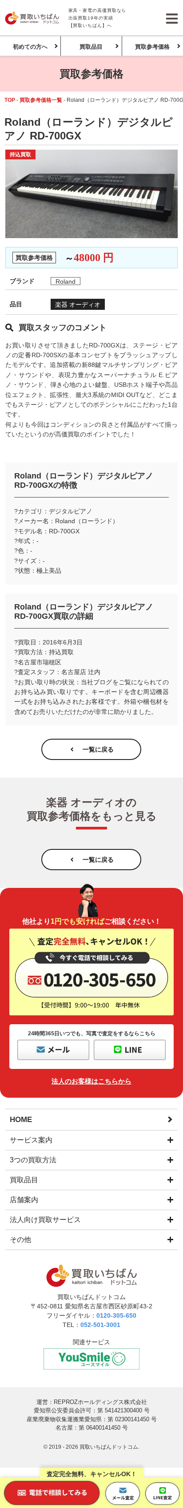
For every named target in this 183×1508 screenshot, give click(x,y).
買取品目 (91, 46)
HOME (21, 1119)
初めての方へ (30, 46)
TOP (9, 100)
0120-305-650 (116, 1315)
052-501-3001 (100, 1324)
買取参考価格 (152, 46)
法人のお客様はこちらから (91, 1081)
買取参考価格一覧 (41, 100)
